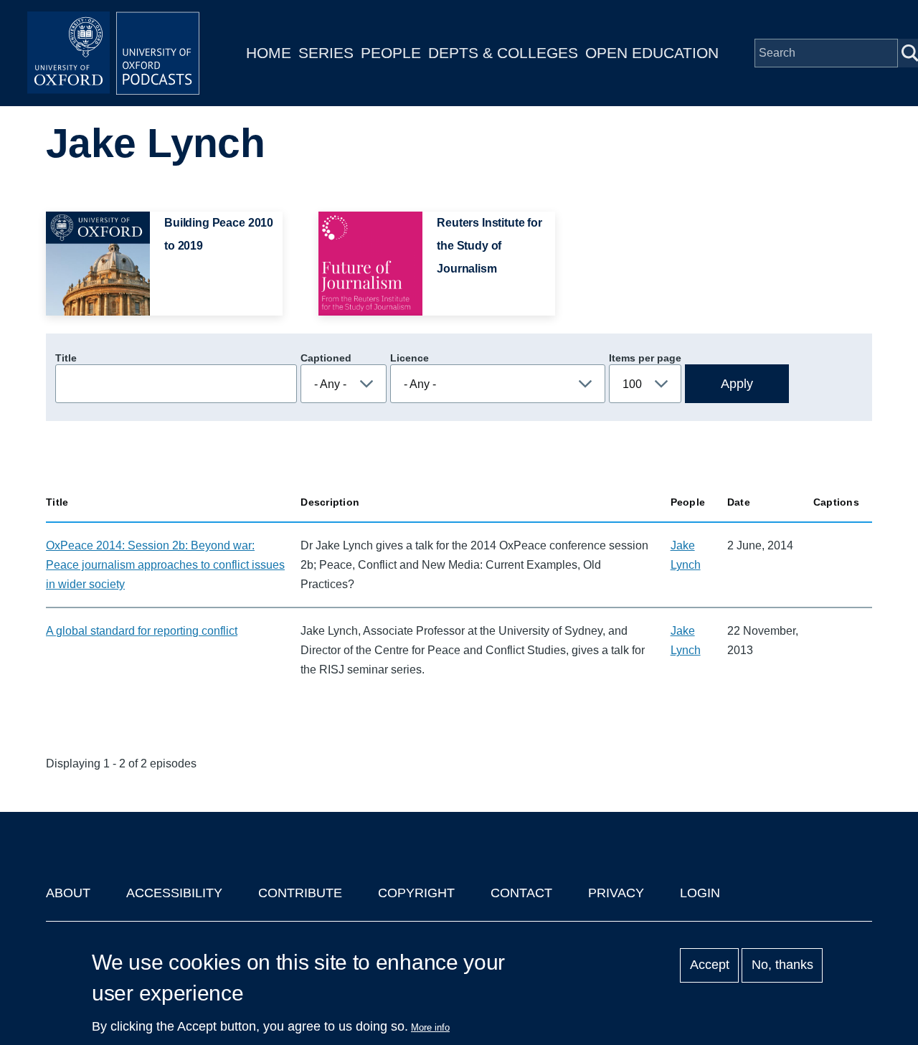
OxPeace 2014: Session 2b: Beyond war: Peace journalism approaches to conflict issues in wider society (165, 564)
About (68, 893)
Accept (709, 965)
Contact (521, 893)
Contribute (300, 893)
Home (268, 52)
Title (66, 358)
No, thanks (782, 965)
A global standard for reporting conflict (141, 631)
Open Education (652, 52)
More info (430, 1027)
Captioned (326, 358)
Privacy (616, 893)
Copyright (416, 893)
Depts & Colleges (503, 52)
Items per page (645, 358)
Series (326, 52)
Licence (409, 358)
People (391, 52)
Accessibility (174, 893)
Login (700, 893)
